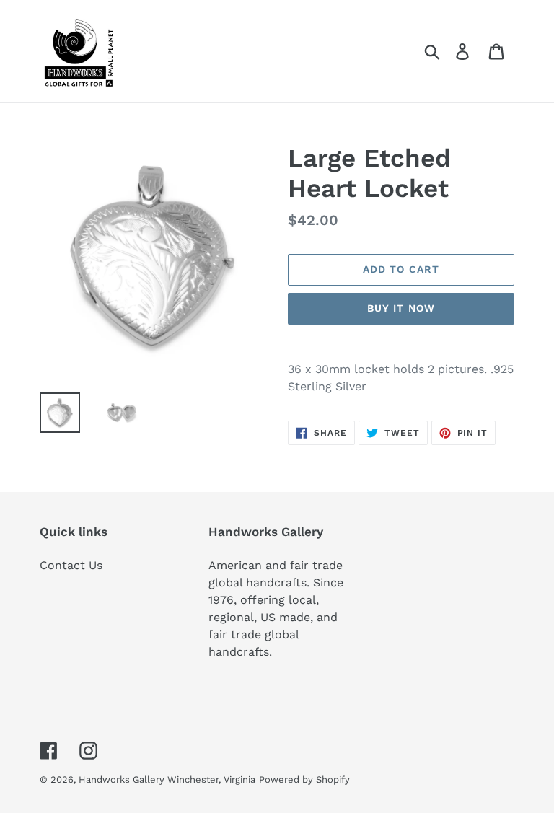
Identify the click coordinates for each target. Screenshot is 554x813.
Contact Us (71, 565)
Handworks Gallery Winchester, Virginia (167, 779)
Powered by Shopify (304, 779)
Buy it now (401, 308)
